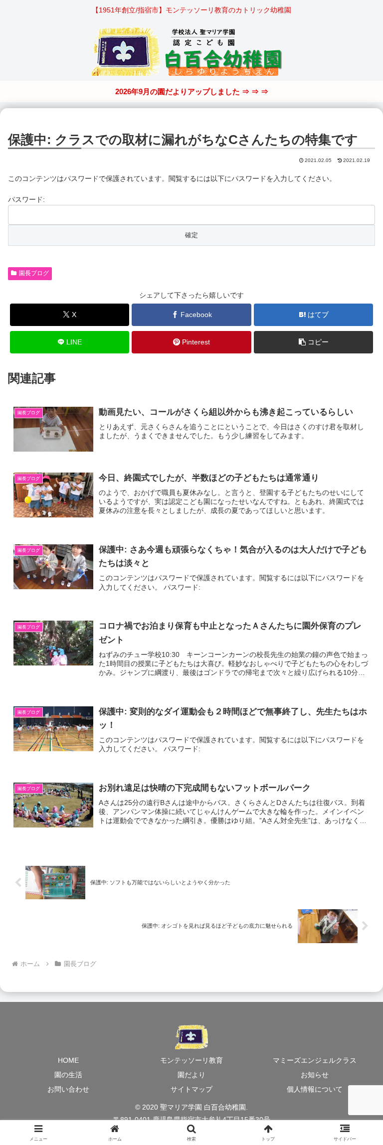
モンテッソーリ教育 (191, 1060)
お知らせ (315, 1075)
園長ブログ (34, 273)
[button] (313, 342)
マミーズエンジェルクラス (315, 1060)
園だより (191, 1075)
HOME (68, 1060)
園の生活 (68, 1075)
